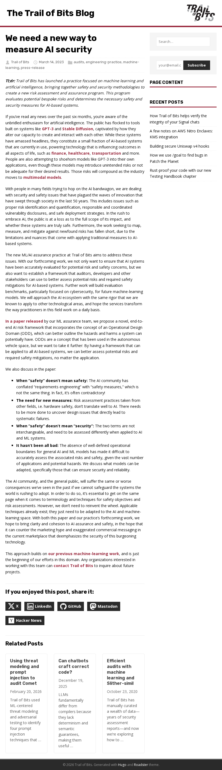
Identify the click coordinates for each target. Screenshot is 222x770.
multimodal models (42, 177)
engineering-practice (104, 62)
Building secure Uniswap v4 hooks (179, 146)
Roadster (141, 764)
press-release (33, 68)
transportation (106, 153)
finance (58, 153)
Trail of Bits (20, 62)
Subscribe (197, 65)
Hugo (122, 764)
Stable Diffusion (77, 128)
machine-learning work (96, 553)
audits (79, 62)
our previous (60, 553)
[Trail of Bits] (200, 13)
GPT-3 (48, 128)
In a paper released (24, 321)
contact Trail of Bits (73, 565)
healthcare (79, 153)
